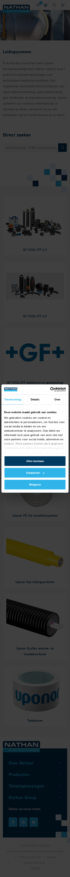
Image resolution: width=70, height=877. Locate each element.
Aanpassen (33, 472)
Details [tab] (35, 399)
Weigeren (35, 484)
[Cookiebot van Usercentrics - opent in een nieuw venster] (50, 389)
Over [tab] (57, 399)
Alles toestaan (35, 460)
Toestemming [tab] (12, 399)
